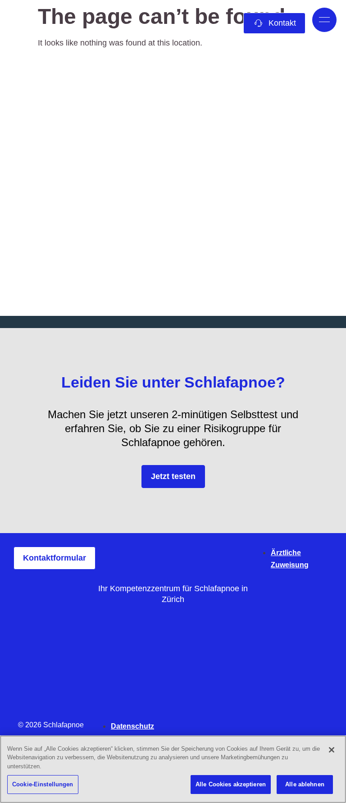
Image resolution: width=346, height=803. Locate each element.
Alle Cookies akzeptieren (231, 784)
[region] (173, 769)
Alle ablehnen (304, 784)
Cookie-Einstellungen (42, 784)
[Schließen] (331, 750)
